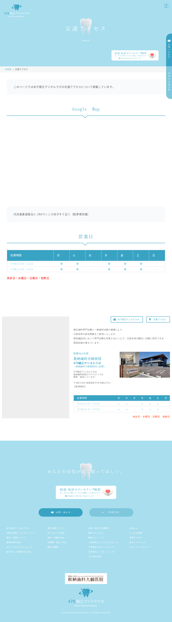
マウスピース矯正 (55, 533)
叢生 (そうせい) (95, 533)
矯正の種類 (52, 547)
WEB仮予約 (113, 512)
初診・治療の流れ (55, 537)
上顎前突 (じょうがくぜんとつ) (103, 542)
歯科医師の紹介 (14, 542)
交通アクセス (159, 319)
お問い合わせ (63, 512)
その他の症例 (94, 556)
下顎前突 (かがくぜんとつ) (101, 547)
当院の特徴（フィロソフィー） (21, 533)
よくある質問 (135, 533)
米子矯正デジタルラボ (128, 319)
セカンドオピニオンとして (19, 547)
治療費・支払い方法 (57, 542)
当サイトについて (137, 542)
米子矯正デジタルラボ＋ (18, 528)
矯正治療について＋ (57, 528)
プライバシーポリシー (140, 547)
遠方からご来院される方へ (19, 552)
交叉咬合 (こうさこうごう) (101, 552)
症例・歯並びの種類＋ (99, 528)
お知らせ (133, 528)
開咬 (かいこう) (95, 537)
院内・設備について (16, 537)
